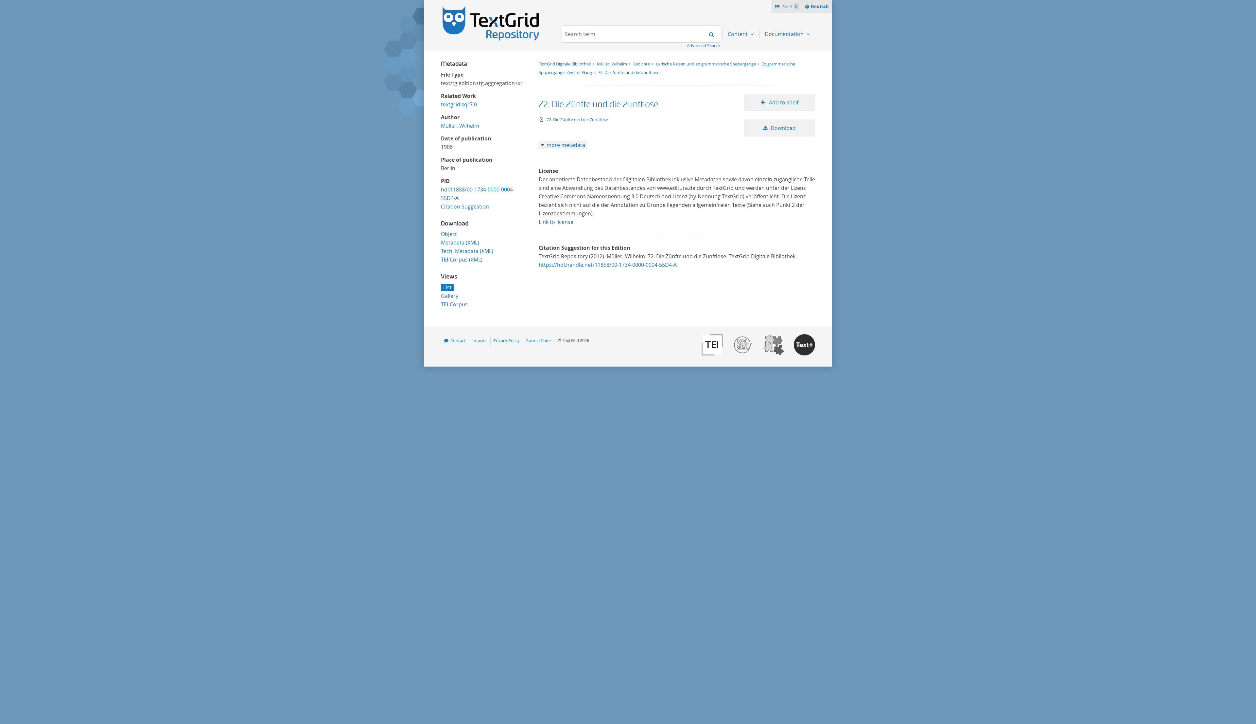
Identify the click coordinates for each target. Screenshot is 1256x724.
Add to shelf (783, 102)
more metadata (566, 145)
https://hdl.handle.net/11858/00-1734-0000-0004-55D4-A (608, 264)
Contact (458, 340)
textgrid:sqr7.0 (459, 104)
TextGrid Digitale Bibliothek (565, 64)
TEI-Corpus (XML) (461, 259)
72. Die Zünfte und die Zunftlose (628, 72)
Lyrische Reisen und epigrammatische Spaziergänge (706, 64)
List (447, 287)
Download (783, 128)
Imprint (479, 340)
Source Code (538, 340)
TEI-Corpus (454, 304)
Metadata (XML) (460, 242)
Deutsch (820, 8)
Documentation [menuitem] (785, 34)
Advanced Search (703, 45)
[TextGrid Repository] (491, 8)
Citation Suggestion (465, 206)
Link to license (556, 222)
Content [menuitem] (738, 34)
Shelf (789, 6)
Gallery (449, 295)
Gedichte (642, 64)
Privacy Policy (506, 340)
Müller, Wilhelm (460, 125)
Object (449, 234)
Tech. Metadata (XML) (467, 251)
